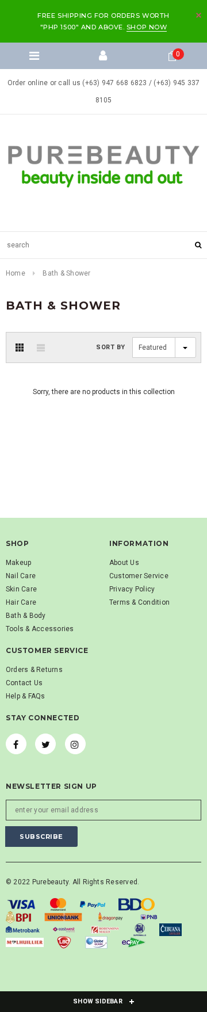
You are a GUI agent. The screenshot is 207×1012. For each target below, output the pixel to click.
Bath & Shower (66, 273)
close (198, 15)
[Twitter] (45, 744)
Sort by (110, 347)
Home (15, 273)
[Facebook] (16, 744)
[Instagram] (75, 744)
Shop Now (146, 27)
